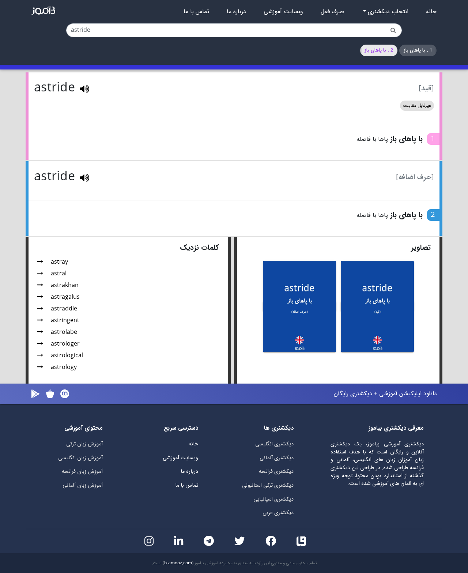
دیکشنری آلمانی (277, 458)
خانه (431, 11)
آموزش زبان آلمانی (83, 485)
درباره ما (236, 11)
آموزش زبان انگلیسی (80, 458)
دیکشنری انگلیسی (274, 444)
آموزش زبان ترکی (84, 444)
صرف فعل (332, 11)
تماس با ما (196, 11)
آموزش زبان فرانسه (82, 471)
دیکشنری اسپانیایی (273, 499)
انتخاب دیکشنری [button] (387, 11)
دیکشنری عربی (278, 513)
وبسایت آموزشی (283, 11)
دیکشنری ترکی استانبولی (268, 485)
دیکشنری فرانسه (276, 471)
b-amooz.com (178, 563)
